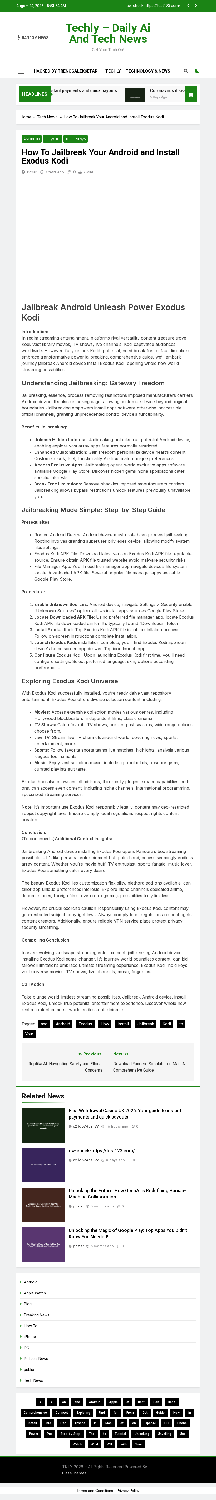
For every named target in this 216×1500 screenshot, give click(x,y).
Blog (28, 1304)
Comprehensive (35, 1413)
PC (26, 1347)
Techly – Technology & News (137, 71)
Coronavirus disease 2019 (166, 90)
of (122, 1423)
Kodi (167, 1023)
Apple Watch (35, 1293)
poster (32, 172)
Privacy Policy (127, 1490)
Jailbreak (145, 1023)
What (94, 1444)
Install (123, 1023)
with (124, 1444)
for (116, 1413)
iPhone (30, 1336)
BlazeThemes (74, 1473)
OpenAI (150, 1423)
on (134, 1423)
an (64, 1402)
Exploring (83, 1413)
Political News (36, 1358)
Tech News (75, 139)
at (127, 1402)
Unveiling (164, 1434)
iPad (63, 1423)
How (105, 1023)
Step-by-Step (70, 1434)
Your (29, 1033)
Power (33, 1434)
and (44, 1023)
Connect (62, 1413)
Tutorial (120, 1434)
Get (145, 1413)
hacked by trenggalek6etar (65, 71)
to (181, 1023)
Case (171, 1402)
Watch (77, 1444)
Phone (182, 1423)
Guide (160, 1413)
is (95, 1423)
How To (52, 139)
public (29, 1369)
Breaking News (37, 1315)
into (48, 1423)
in (189, 1413)
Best (141, 1402)
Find (102, 1413)
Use (183, 1434)
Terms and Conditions (95, 1490)
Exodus (85, 1023)
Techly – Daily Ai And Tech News (108, 33)
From (130, 1413)
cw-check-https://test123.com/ (153, 6)
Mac (108, 1423)
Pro (49, 1434)
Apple (113, 1402)
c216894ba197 (86, 1126)
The (92, 1434)
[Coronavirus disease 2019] (125, 97)
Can (156, 1402)
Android (31, 139)
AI (51, 1402)
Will (109, 1444)
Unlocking (142, 1434)
